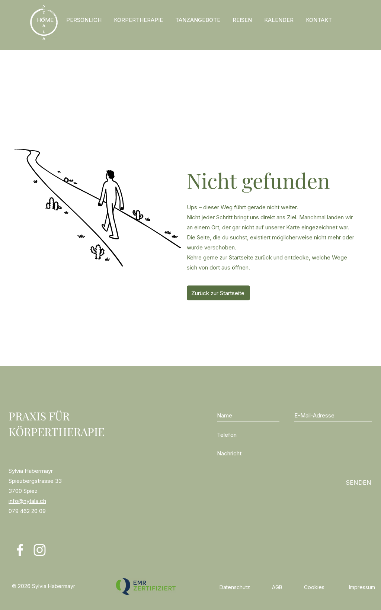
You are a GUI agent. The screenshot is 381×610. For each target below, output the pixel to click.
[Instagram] (40, 550)
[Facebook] (20, 550)
